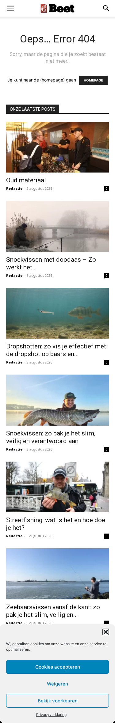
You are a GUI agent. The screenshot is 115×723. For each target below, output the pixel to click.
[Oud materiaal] (57, 147)
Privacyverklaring (51, 714)
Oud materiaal (26, 180)
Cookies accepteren (57, 667)
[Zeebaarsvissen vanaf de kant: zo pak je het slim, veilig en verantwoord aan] (57, 573)
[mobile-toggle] (10, 8)
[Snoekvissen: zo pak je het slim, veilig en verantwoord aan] (57, 400)
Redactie (14, 188)
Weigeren (57, 684)
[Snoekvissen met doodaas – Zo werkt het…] (57, 226)
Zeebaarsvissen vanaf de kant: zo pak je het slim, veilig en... (53, 610)
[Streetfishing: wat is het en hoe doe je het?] (57, 487)
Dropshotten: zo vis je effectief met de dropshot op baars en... (56, 350)
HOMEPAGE (93, 80)
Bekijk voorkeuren (58, 701)
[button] (106, 632)
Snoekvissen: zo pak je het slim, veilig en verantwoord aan (50, 437)
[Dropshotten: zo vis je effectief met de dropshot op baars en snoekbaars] (57, 313)
